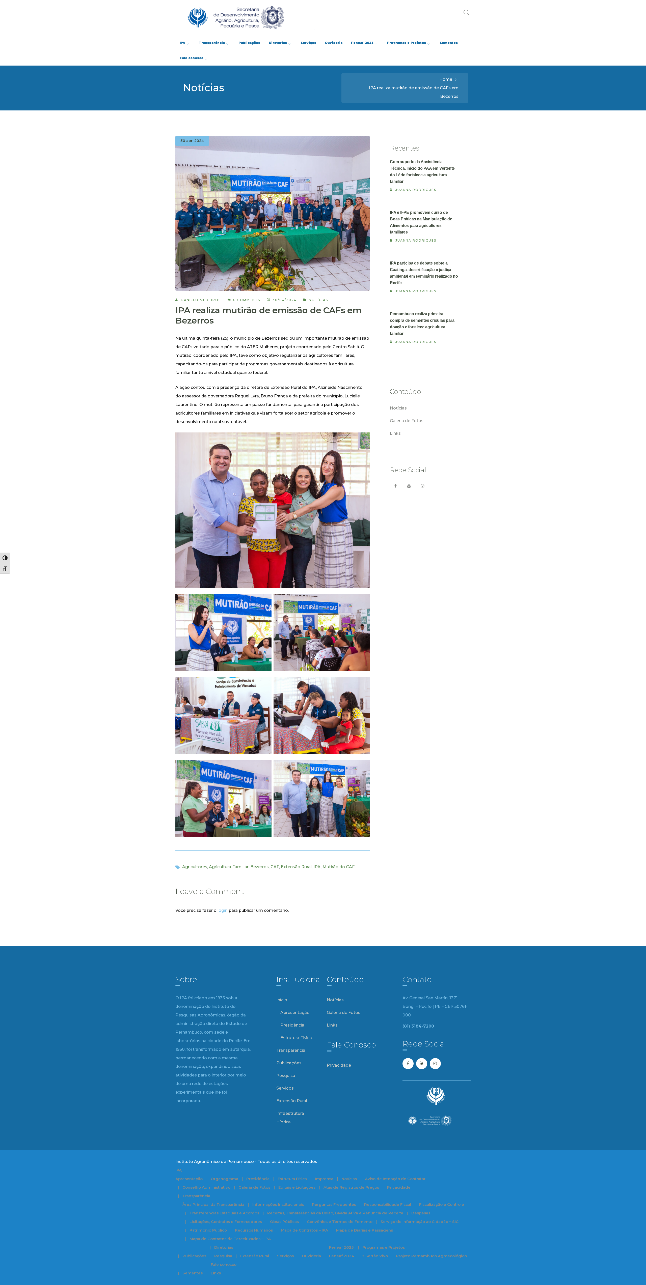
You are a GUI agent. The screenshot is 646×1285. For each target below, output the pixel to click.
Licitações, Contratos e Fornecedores (226, 1221)
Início (281, 1000)
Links (395, 433)
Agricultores (194, 866)
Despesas (420, 1213)
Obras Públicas (284, 1221)
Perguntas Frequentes (334, 1204)
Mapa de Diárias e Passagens (364, 1230)
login (223, 910)
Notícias (318, 300)
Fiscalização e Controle (441, 1204)
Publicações (289, 1063)
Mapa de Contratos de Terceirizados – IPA (230, 1238)
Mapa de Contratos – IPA (304, 1230)
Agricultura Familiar (229, 866)
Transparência (290, 1050)
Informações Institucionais (278, 1204)
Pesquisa (285, 1075)
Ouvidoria (311, 1255)
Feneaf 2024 (341, 1255)
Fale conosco (223, 1264)
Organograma (224, 1178)
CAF (275, 866)
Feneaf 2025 (341, 1247)
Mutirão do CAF (338, 866)
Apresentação (295, 1012)
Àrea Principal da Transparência (213, 1204)
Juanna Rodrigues (415, 190)
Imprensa (324, 1178)
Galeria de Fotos (406, 420)
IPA (317, 866)
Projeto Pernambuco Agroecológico (431, 1255)
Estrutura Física (296, 1037)
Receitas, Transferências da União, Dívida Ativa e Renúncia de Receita (335, 1213)
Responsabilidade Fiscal (387, 1204)
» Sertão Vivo (375, 1255)
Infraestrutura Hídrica (290, 1117)
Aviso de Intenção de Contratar (395, 1178)
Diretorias (223, 1247)
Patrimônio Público (208, 1230)
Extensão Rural (296, 866)
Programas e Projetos (383, 1247)
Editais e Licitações (296, 1187)
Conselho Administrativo (206, 1187)
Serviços (285, 1088)
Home (445, 79)
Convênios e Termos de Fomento (339, 1221)
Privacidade (339, 1065)
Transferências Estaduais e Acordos (224, 1213)
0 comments (246, 300)
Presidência (292, 1025)
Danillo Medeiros (201, 300)
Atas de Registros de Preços (351, 1187)
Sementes (192, 1273)
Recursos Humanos (254, 1230)
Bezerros (259, 866)
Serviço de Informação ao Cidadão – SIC (420, 1221)
